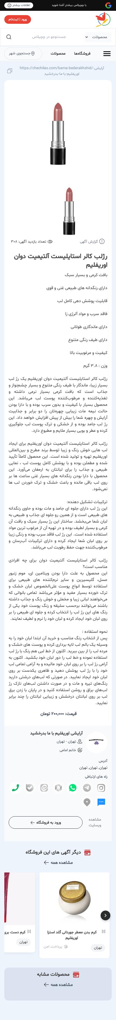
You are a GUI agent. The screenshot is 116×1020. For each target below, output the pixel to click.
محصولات (58, 53)
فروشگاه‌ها (82, 53)
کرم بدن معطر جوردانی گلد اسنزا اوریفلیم (72, 935)
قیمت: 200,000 (58, 714)
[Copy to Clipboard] (9, 71)
